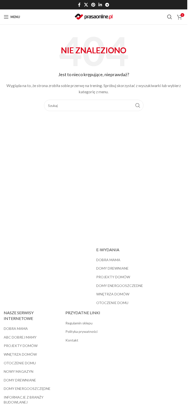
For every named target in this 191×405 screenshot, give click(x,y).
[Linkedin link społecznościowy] (100, 4)
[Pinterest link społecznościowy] (93, 4)
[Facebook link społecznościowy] (79, 4)
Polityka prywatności (81, 331)
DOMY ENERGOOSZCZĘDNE (27, 388)
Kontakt (71, 340)
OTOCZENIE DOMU (112, 303)
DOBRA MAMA (108, 260)
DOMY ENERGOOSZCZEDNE (119, 285)
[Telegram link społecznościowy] (107, 4)
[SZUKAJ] (137, 105)
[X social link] (86, 4)
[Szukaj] (170, 17)
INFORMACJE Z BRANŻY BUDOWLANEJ (24, 399)
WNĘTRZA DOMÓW (112, 294)
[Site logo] (94, 16)
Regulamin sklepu (79, 323)
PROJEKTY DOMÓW (113, 277)
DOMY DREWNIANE (112, 268)
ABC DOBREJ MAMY (20, 337)
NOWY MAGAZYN (18, 371)
